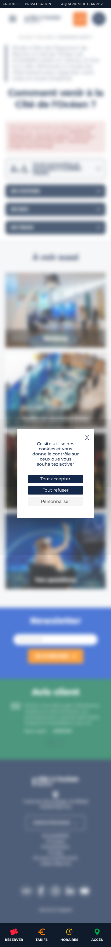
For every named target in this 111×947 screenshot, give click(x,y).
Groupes (11, 4)
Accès (97, 940)
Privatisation (38, 4)
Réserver (14, 940)
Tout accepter (55, 478)
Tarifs (42, 940)
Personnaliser (55, 501)
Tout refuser (55, 490)
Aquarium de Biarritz (82, 4)
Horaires (69, 940)
